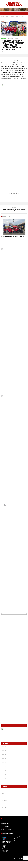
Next (24, 138)
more (26, 55)
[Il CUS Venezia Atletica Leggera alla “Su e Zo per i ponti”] (14, 227)
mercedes (17, 38)
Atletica (12, 16)
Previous (3, 138)
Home (2, 16)
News (7, 16)
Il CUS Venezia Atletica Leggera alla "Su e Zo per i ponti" (14, 210)
